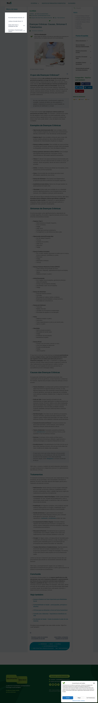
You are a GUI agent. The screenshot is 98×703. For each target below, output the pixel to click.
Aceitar (68, 697)
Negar (79, 697)
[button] (94, 683)
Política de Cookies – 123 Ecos (78, 700)
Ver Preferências (91, 697)
